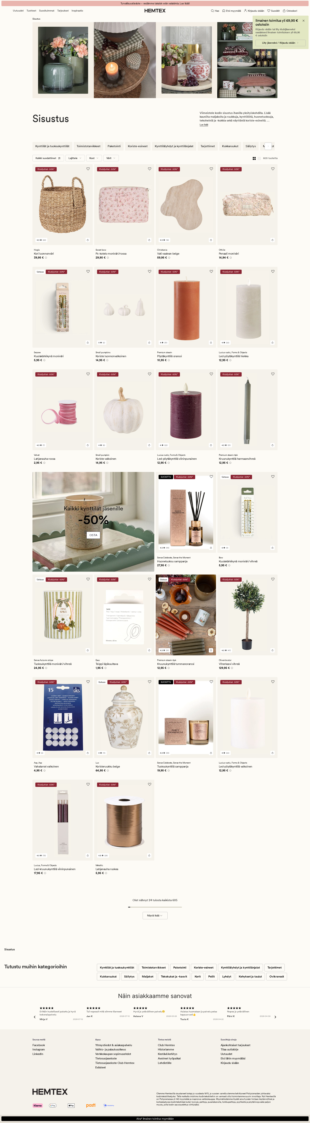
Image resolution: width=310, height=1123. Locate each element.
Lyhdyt (226, 976)
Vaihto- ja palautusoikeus (110, 1049)
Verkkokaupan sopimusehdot (113, 1054)
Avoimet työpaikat (169, 1058)
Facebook (38, 1045)
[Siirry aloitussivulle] (155, 10)
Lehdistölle (164, 1063)
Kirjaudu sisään (230, 1063)
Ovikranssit (276, 976)
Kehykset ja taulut (250, 976)
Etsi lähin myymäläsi (233, 1058)
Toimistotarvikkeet (88, 146)
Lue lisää (204, 124)
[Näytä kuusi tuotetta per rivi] (259, 158)
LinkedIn (37, 1054)
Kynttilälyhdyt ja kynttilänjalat (174, 146)
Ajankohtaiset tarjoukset (235, 1045)
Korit (198, 976)
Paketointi (114, 146)
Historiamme (166, 1049)
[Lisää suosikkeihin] (88, 169)
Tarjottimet (208, 146)
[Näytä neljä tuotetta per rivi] (254, 158)
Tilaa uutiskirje (229, 1049)
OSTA (93, 535)
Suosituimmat (46, 10)
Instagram (38, 1049)
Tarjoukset (63, 10)
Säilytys (251, 146)
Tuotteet (31, 10)
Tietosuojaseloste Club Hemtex (114, 1063)
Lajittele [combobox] (73, 158)
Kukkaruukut (230, 146)
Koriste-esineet (138, 146)
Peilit (211, 976)
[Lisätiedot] (45, 258)
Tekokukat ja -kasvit (174, 976)
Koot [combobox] (92, 158)
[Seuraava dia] (268, 146)
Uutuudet (18, 10)
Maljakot (147, 976)
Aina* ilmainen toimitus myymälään (155, 1118)
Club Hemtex (166, 1045)
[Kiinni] (303, 21)
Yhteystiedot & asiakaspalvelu (113, 1045)
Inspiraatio (77, 10)
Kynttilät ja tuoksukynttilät (52, 146)
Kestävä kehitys (167, 1054)
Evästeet (100, 1067)
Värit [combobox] (108, 158)
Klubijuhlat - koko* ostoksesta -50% (155, 3)
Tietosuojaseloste (106, 1058)
